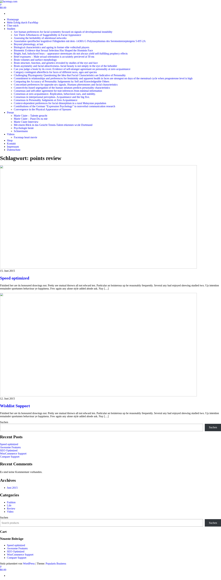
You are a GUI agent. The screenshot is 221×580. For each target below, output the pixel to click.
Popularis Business (56, 563)
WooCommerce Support (13, 453)
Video (10, 511)
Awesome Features (10, 447)
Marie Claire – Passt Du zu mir (30, 118)
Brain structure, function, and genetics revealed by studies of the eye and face (56, 62)
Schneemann (21, 131)
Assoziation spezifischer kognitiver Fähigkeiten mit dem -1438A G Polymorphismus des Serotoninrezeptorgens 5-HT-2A (80, 41)
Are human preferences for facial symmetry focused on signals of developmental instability (63, 31)
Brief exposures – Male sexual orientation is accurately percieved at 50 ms (54, 56)
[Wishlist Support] (98, 395)
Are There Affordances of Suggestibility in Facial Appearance (47, 34)
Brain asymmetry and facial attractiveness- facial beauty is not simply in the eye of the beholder (65, 65)
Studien (11, 28)
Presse (10, 112)
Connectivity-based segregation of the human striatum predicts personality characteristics (62, 87)
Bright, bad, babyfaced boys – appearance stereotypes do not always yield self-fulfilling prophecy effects (71, 53)
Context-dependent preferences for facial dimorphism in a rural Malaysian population (60, 103)
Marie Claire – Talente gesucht (30, 115)
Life (9, 505)
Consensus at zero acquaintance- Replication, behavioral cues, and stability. (55, 93)
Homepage (13, 19)
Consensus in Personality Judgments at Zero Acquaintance (45, 100)
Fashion (11, 502)
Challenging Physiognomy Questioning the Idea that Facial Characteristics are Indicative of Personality (70, 75)
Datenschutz (13, 149)
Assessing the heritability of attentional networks (40, 38)
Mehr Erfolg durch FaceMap (22, 22)
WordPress (29, 563)
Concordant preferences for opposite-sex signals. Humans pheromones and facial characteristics (66, 84)
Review (11, 508)
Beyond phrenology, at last (28, 44)
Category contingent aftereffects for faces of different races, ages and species (55, 72)
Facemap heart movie (25, 137)
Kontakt (11, 143)
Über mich (12, 25)
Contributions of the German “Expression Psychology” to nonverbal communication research (64, 106)
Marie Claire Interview (26, 121)
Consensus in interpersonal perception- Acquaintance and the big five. (52, 97)
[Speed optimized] (98, 267)
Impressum (13, 146)
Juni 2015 (12, 487)
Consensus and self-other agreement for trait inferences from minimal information (58, 90)
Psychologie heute (24, 128)
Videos (11, 134)
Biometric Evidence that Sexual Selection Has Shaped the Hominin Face (53, 50)
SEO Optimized (8, 450)
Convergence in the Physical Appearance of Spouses (42, 109)
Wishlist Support (15, 406)
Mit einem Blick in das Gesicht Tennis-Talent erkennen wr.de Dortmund (53, 124)
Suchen (4, 422)
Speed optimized (14, 278)
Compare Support (9, 456)
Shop (10, 140)
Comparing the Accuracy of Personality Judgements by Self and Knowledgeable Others (61, 81)
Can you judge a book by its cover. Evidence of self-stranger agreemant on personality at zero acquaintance (72, 69)
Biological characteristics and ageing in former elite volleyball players (51, 47)
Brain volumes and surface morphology (35, 59)
